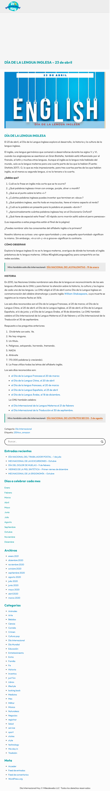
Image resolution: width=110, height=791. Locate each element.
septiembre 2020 (16, 572)
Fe (9, 665)
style (10, 740)
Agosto (8, 522)
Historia (12, 669)
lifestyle (12, 686)
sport (11, 732)
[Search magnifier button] (102, 442)
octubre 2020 (14, 568)
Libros (11, 682)
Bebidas (12, 619)
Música (11, 707)
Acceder (12, 766)
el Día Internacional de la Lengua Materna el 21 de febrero (42, 405)
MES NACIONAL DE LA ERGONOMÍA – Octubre (31, 473)
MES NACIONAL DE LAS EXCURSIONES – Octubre (32, 461)
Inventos (12, 673)
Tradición (12, 753)
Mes (10, 698)
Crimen (11, 632)
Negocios (12, 715)
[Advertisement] (55, 39)
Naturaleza (13, 711)
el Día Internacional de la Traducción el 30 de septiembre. (42, 410)
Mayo (7, 507)
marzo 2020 (14, 597)
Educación (13, 648)
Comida (12, 627)
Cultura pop (14, 636)
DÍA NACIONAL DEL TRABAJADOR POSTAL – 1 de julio (34, 456)
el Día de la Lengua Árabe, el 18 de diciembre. (36, 394)
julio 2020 (13, 581)
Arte (10, 615)
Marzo (7, 497)
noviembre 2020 (16, 564)
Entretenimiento (16, 653)
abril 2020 (13, 593)
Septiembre (9, 527)
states (11, 736)
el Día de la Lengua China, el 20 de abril (32, 380)
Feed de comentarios (18, 774)
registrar (12, 719)
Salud (11, 723)
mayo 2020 (13, 589)
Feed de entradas (16, 770)
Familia (11, 661)
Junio (7, 512)
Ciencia (11, 623)
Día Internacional (23, 429)
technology (13, 744)
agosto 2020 (14, 577)
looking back (14, 690)
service (11, 728)
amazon (26, 432)
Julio (6, 517)
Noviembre (9, 537)
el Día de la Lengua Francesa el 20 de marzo (35, 375)
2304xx (17, 432)
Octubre (8, 532)
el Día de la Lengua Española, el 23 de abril (34, 389)
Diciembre (9, 542)
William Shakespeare (75, 293)
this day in (13, 748)
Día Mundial (14, 644)
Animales (12, 611)
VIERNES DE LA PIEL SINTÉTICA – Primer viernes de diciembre (38, 469)
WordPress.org (15, 778)
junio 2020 (13, 585)
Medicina (12, 694)
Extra (11, 657)
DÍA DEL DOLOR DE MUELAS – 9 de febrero (29, 465)
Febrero (8, 492)
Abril (6, 502)
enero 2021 (13, 556)
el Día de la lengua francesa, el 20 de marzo (35, 385)
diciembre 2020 (15, 560)
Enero (7, 487)
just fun (11, 678)
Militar (11, 703)
